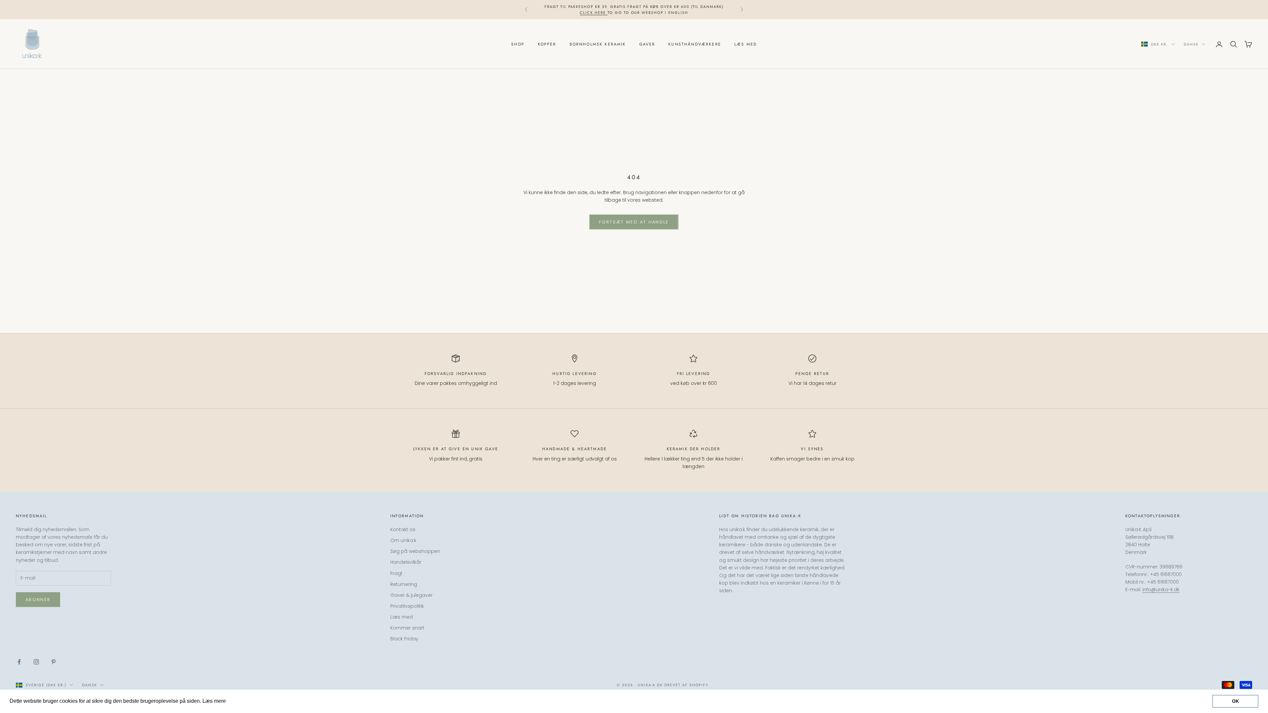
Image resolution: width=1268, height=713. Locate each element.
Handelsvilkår (405, 562)
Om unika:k (403, 540)
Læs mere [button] (240, 701)
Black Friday (404, 638)
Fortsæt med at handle (634, 222)
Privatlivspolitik (407, 606)
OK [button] (1235, 701)
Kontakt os (402, 529)
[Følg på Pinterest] (53, 662)
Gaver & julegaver (411, 595)
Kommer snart (407, 628)
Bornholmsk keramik (598, 44)
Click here (594, 12)
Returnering (403, 584)
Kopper (547, 44)
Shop (518, 44)
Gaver (647, 44)
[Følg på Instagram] (36, 662)
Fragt (396, 573)
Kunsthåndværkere (694, 44)
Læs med (745, 44)
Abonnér (38, 599)
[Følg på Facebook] (19, 662)
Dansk (1191, 44)
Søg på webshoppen (415, 551)
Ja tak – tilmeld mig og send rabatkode (1195, 681)
